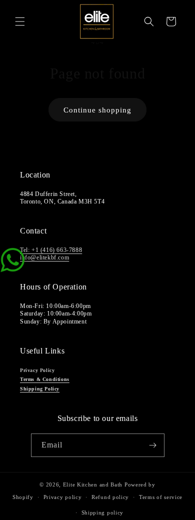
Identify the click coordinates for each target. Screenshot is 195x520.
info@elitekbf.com (44, 257)
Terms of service (160, 497)
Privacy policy (63, 497)
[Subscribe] (153, 445)
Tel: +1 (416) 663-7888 (51, 250)
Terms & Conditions (45, 379)
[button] (20, 21)
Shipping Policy (40, 389)
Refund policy (110, 497)
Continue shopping (98, 110)
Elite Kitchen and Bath (92, 485)
